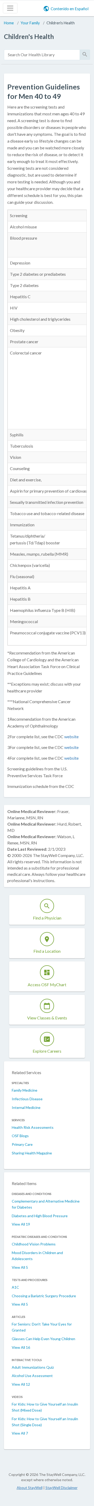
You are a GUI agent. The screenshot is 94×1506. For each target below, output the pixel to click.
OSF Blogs (20, 1135)
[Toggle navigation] (10, 8)
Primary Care (22, 1144)
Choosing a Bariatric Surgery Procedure (44, 1296)
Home (9, 23)
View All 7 (20, 1433)
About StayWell (30, 1487)
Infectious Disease (27, 1099)
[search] (42, 55)
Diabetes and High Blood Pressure (40, 1216)
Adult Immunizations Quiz (33, 1367)
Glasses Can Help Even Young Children (43, 1338)
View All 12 (21, 1384)
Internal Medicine (26, 1107)
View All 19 (21, 1224)
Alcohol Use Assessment (32, 1375)
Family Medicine (24, 1090)
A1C (15, 1287)
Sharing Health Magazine (32, 1153)
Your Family (30, 23)
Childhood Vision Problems (34, 1244)
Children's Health (60, 23)
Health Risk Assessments (33, 1127)
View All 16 (21, 1347)
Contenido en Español (70, 8)
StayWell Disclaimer (61, 1487)
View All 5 (20, 1267)
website (71, 736)
